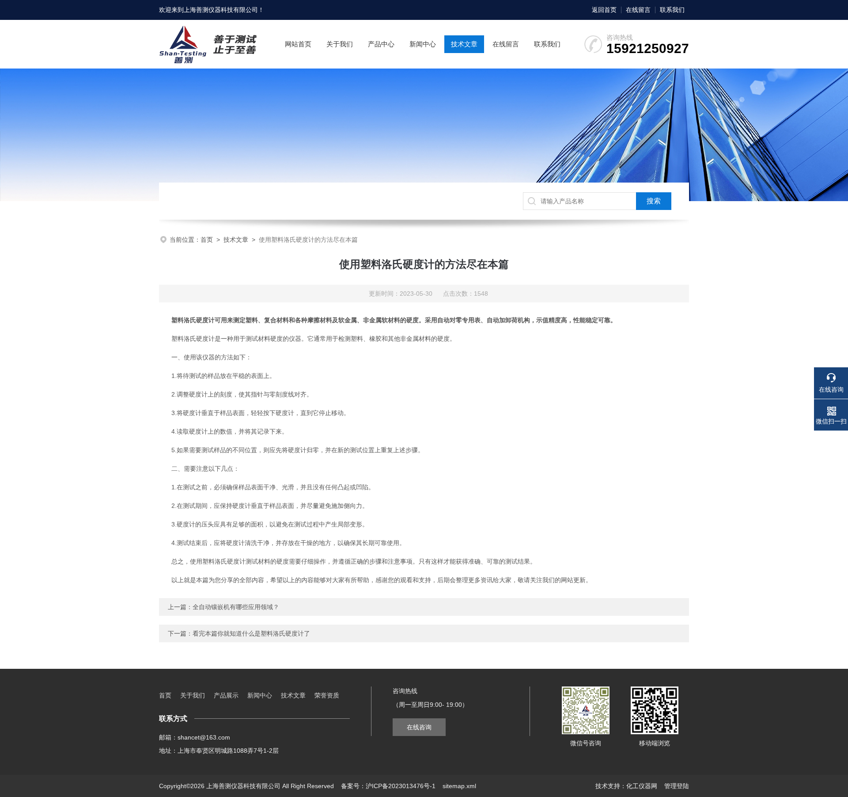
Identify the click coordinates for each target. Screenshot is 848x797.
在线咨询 (419, 727)
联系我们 (672, 9)
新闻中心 (422, 44)
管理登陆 (676, 785)
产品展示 (226, 695)
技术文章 (464, 44)
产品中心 (381, 44)
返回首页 (604, 9)
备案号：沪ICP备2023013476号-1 (388, 785)
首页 (207, 239)
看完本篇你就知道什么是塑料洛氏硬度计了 (251, 633)
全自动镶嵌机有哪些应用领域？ (236, 606)
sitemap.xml (459, 785)
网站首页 (298, 44)
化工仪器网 (641, 785)
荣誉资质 (326, 695)
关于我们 (339, 44)
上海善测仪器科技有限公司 (221, 9)
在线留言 (638, 9)
